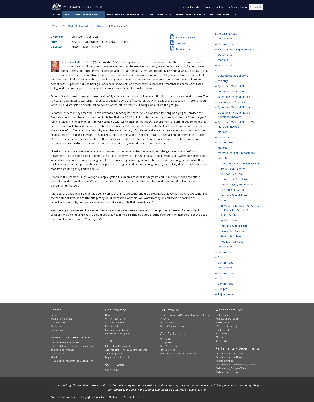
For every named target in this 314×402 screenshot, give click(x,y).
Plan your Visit (167, 349)
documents (225, 39)
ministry (223, 81)
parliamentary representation (236, 49)
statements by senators (233, 75)
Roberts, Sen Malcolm (234, 195)
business (223, 137)
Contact (207, 7)
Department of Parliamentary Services (236, 364)
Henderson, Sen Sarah (234, 179)
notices (222, 132)
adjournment (226, 294)
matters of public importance (236, 153)
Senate (55, 315)
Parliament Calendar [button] (189, 7)
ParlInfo (219, 7)
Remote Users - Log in (227, 318)
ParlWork (232, 7)
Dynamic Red (58, 322)
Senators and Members (123, 14)
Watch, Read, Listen (115, 318)
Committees (111, 369)
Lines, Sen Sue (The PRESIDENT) (240, 163)
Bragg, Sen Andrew (232, 231)
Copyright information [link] (93, 397)
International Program (117, 333)
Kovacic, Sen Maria (231, 241)
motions (223, 60)
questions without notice (234, 86)
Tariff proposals (113, 353)
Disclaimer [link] (114, 397)
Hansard (98, 25)
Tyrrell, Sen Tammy (232, 168)
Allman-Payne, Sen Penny (236, 184)
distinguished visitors (231, 91)
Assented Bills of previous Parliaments (126, 349)
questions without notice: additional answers (234, 115)
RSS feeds (221, 341)
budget (222, 200)
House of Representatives (65, 342)
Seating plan (57, 330)
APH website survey (226, 326)
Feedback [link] (129, 397)
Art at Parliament (169, 346)
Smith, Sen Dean (230, 215)
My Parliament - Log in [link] (227, 315)
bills (220, 70)
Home (56, 14)
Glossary (220, 337)
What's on (165, 338)
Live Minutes (57, 353)
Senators (56, 326)
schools (222, 158)
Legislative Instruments (117, 357)
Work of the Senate (61, 318)
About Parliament (188, 14)
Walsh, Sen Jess (230, 220)
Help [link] (141, 397)
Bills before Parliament (117, 346)
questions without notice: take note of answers (237, 124)
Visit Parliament (221, 14)
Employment (222, 330)
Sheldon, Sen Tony (231, 174)
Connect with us (168, 322)
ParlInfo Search (224, 322)
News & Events (157, 14)
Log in (243, 7)
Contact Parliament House (174, 326)
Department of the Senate (230, 353)
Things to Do (166, 342)
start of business (226, 33)
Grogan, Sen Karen (232, 189)
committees (225, 44)
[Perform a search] (260, 7)
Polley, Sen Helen (231, 236)
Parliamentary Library (116, 330)
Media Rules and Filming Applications (180, 353)
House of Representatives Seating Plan (72, 360)
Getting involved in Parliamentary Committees (184, 315)
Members (56, 357)
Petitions (164, 318)
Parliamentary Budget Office (231, 368)
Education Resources (116, 326)
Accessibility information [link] (64, 397)
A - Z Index (221, 333)
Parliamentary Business (82, 14)
